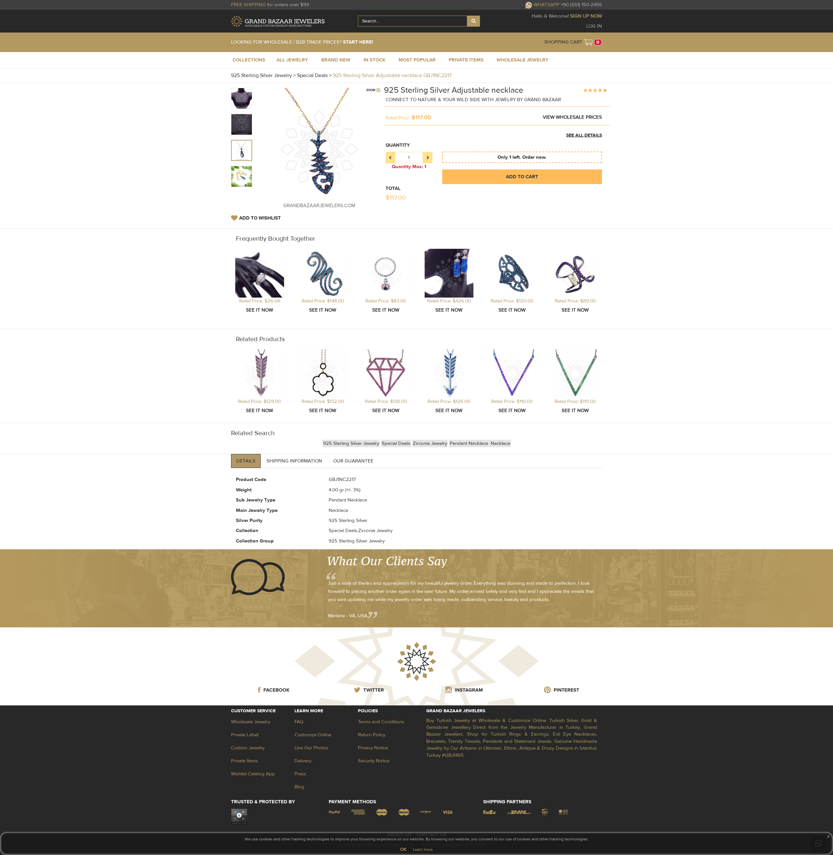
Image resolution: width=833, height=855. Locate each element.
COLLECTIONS (249, 60)
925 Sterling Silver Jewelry (351, 443)
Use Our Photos (311, 748)
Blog (299, 787)
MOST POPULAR (417, 60)
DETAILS (245, 461)
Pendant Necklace (469, 443)
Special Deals (396, 443)
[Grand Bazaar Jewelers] (278, 21)
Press (300, 774)
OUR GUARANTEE (353, 461)
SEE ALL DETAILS (584, 135)
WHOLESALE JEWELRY (523, 60)
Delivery (302, 761)
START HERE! (358, 42)
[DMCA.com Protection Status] (239, 816)
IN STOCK (374, 60)
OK (403, 849)
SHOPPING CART (563, 42)
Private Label (244, 735)
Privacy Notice (373, 748)
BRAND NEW (335, 60)
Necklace (500, 443)
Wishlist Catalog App (253, 774)
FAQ (298, 722)
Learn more (423, 849)
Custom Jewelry (248, 748)
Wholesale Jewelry (250, 722)
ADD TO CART (522, 177)
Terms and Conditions (381, 722)
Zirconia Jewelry (430, 443)
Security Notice (373, 761)
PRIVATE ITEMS (466, 60)
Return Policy (371, 735)
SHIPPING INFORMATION (294, 461)
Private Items (244, 761)
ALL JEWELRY (292, 60)
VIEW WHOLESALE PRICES (572, 117)
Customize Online (312, 735)
